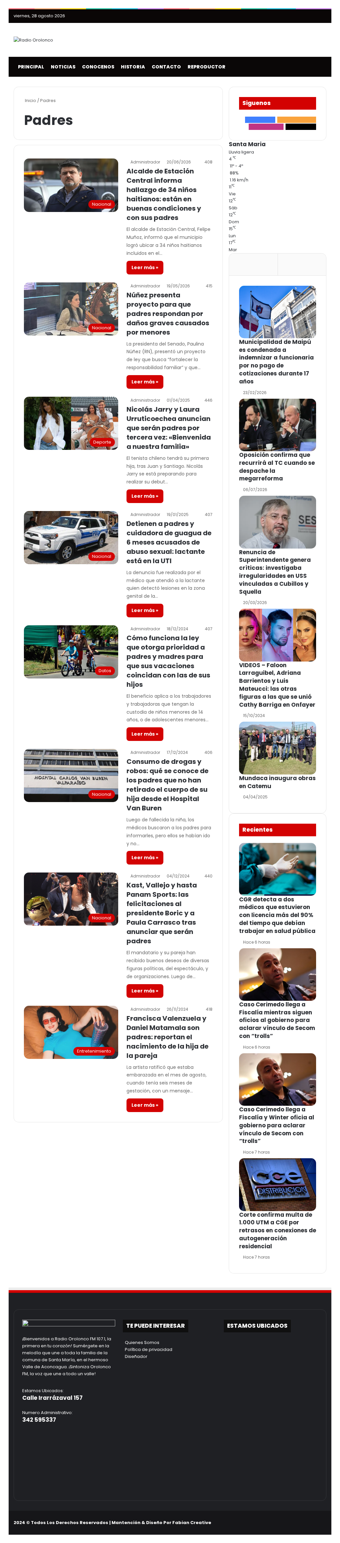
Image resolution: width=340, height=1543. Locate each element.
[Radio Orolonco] (33, 40)
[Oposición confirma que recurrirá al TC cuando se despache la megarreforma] (277, 425)
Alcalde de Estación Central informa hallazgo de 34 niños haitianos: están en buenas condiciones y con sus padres (164, 194)
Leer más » (144, 267)
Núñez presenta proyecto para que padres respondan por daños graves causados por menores (168, 313)
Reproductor (205, 66)
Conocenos (97, 66)
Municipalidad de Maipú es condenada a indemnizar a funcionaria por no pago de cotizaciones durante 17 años (276, 361)
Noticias (62, 66)
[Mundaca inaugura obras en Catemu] (277, 748)
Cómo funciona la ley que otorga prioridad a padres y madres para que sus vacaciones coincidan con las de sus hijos (168, 661)
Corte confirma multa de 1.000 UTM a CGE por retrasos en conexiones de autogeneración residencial (277, 1230)
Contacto (165, 66)
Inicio (30, 100)
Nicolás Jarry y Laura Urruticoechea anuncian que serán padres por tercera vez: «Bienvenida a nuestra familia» (169, 428)
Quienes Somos (141, 1342)
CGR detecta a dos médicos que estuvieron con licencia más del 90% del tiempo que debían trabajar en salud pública (277, 915)
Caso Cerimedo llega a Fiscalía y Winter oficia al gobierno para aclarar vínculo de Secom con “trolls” (276, 1125)
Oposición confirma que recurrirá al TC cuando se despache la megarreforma (277, 466)
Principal (30, 66)
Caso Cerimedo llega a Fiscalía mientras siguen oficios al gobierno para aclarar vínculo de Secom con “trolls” (277, 1020)
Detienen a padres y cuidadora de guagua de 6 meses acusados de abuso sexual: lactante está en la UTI (169, 542)
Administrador (145, 162)
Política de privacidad (147, 1349)
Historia (132, 66)
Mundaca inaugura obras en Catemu (277, 782)
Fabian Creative (191, 1522)
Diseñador (135, 1356)
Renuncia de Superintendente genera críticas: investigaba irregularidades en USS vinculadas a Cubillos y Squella (275, 572)
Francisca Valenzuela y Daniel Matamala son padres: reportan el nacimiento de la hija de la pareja (168, 1037)
